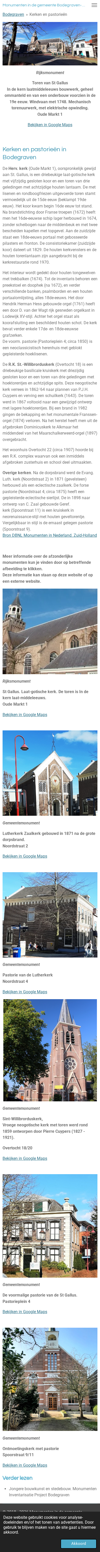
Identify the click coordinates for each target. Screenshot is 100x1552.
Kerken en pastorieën (48, 14)
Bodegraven (13, 14)
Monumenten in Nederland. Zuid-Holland (60, 535)
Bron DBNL (13, 535)
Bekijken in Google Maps (50, 124)
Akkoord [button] (78, 1543)
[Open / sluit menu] (94, 5)
